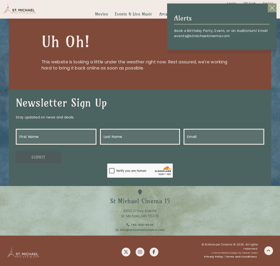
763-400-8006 (142, 225)
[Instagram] (140, 252)
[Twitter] (126, 252)
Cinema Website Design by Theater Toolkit (235, 253)
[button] (268, 250)
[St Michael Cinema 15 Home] (20, 9)
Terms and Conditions (241, 256)
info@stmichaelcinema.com (142, 230)
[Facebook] (154, 252)
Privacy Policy (213, 256)
